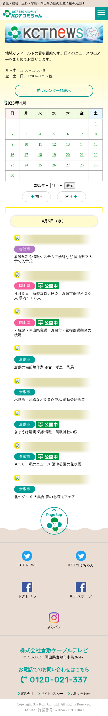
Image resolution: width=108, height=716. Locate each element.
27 (68, 165)
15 (96, 144)
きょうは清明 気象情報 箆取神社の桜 (46, 432)
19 (54, 155)
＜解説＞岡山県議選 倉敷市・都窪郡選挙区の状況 (52, 332)
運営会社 (27, 693)
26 (54, 165)
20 (68, 155)
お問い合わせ (80, 693)
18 (40, 155)
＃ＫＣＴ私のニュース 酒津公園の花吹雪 (47, 464)
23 (12, 165)
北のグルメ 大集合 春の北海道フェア (44, 497)
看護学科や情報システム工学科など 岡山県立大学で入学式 (53, 259)
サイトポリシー (52, 693)
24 (26, 165)
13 (68, 144)
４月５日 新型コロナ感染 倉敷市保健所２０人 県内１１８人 (52, 296)
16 (12, 155)
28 (82, 165)
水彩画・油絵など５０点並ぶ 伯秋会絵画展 (49, 400)
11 (40, 144)
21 (82, 155)
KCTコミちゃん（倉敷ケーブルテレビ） (22, 14)
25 (40, 165)
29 (96, 165)
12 (54, 144)
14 (82, 144)
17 (26, 155)
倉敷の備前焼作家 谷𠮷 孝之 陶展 (44, 367)
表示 (69, 185)
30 (12, 175)
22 (96, 155)
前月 (39, 197)
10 (26, 144)
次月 (69, 197)
